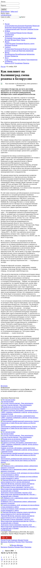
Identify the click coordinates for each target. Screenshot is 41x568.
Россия (7, 24)
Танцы (23, 40)
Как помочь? (22, 59)
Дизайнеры (32, 38)
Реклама (7, 40)
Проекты (26, 63)
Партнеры (28, 542)
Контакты (4, 542)
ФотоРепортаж (10, 54)
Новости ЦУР (9, 63)
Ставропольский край (12, 29)
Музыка (13, 40)
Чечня (7, 27)
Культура (26, 49)
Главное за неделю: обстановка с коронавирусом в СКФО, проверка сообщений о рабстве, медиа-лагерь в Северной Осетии (19, 417)
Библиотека (31, 54)
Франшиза (11, 542)
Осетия (25, 540)
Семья (7, 43)
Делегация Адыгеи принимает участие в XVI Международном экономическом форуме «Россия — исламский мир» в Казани (18, 494)
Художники (9, 38)
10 (2, 559)
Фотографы (17, 38)
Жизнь (7, 42)
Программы (13, 59)
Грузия (7, 33)
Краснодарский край (24, 27)
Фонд (7, 58)
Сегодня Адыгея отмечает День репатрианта (16, 405)
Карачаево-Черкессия (32, 25)
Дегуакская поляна (7, 401)
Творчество (9, 36)
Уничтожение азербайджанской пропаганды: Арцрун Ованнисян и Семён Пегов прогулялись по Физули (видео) (19, 428)
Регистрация (5, 11)
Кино (18, 40)
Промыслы (14, 56)
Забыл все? (14, 11)
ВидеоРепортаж (20, 54)
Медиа (7, 52)
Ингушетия (13, 27)
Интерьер (8, 45)
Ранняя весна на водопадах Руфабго (13, 408)
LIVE (6, 15)
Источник (4, 386)
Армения (13, 33)
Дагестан (23, 29)
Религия (14, 45)
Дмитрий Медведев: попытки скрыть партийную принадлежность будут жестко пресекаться (17, 484)
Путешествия (9, 49)
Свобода (8, 47)
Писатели (24, 38)
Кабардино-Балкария (17, 25)
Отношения (19, 43)
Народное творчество (26, 50)
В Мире (7, 31)
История (12, 43)
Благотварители (32, 59)
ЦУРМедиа (8, 61)
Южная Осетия (21, 33)
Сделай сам (14, 50)
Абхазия (29, 33)
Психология (18, 49)
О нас (7, 59)
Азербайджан (9, 34)
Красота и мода (29, 43)
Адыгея (7, 25)
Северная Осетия (32, 29)
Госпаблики (19, 63)
